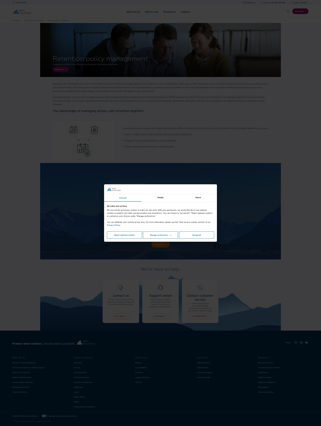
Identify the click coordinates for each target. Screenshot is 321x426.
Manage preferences (159, 235)
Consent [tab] (123, 198)
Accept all (196, 235)
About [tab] (198, 197)
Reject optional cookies (124, 235)
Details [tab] (160, 197)
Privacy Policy (113, 225)
